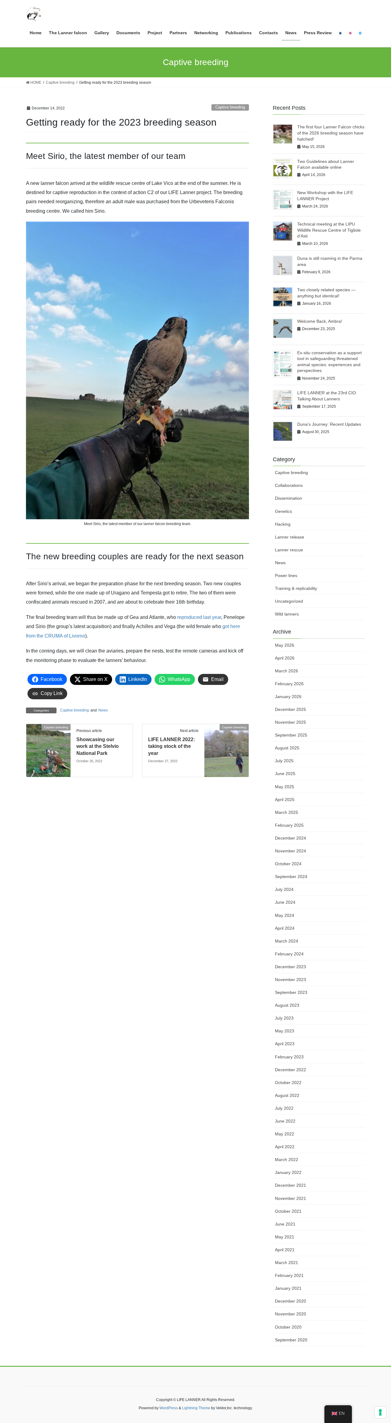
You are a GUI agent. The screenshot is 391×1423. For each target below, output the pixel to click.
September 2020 (291, 1339)
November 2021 (290, 1198)
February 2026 (289, 683)
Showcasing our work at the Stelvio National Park (97, 746)
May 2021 (284, 1236)
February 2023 (289, 1056)
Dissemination (288, 498)
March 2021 (286, 1262)
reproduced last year (199, 617)
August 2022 (287, 1095)
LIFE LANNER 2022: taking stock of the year (171, 746)
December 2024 (290, 838)
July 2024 (284, 889)
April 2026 (284, 658)
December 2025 (290, 709)
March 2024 (286, 941)
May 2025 (284, 786)
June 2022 (285, 1121)
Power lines (286, 575)
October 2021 (288, 1211)
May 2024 (284, 915)
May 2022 (284, 1133)
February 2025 (289, 825)
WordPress (168, 1408)
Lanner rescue (289, 549)
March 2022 (286, 1159)
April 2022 (284, 1146)
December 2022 (290, 1069)
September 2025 (291, 735)
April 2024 (284, 928)
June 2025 (285, 773)
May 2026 (284, 645)
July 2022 (284, 1108)
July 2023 (284, 1018)
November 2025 (290, 722)
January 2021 (288, 1288)
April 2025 (284, 799)
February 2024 (289, 953)
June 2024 (285, 902)
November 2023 (290, 979)
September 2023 (291, 992)
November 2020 (290, 1313)
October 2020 (288, 1327)
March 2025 (286, 812)
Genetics (283, 511)
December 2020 (290, 1301)
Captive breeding (230, 107)
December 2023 (290, 966)
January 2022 (288, 1172)
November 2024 (290, 850)
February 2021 (289, 1275)
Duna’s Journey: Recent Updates (329, 424)
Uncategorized (289, 601)
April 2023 (284, 1043)
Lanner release (289, 537)
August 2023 (287, 1005)
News (103, 710)
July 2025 (284, 760)
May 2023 (284, 1030)
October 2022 (288, 1082)
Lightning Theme (196, 1408)
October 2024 (288, 863)
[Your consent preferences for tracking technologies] (380, 1412)
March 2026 (286, 670)
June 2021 (285, 1224)
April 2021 (284, 1249)
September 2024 (291, 876)
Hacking (283, 524)
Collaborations (289, 485)
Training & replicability (296, 588)
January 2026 (288, 696)
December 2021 (290, 1185)
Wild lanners (287, 614)
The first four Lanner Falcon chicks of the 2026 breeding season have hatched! (330, 132)
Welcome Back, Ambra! (319, 321)
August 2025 (287, 747)
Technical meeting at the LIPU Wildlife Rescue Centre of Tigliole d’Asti (329, 230)
